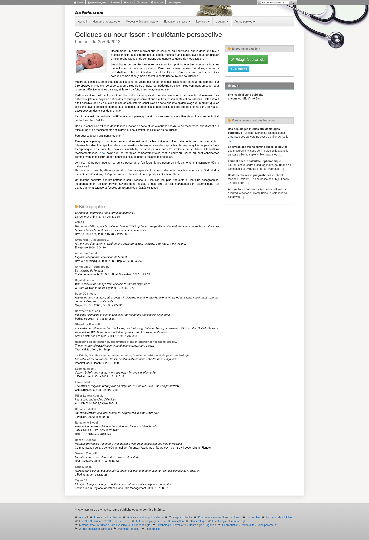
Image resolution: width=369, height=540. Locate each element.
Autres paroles (243, 21)
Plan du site (152, 529)
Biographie (253, 517)
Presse (116, 2)
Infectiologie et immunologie (229, 521)
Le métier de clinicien (279, 517)
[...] (230, 140)
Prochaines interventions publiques (219, 517)
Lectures (202, 21)
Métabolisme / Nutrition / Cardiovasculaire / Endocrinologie (114, 525)
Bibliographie (239, 68)
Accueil (79, 2)
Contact (143, 2)
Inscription (158, 2)
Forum (129, 2)
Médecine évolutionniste (141, 21)
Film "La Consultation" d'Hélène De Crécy (104, 521)
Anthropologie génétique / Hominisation (160, 521)
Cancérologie (198, 521)
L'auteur (221, 21)
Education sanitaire (176, 21)
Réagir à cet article (250, 59)
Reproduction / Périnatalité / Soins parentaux (249, 525)
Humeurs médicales (105, 21)
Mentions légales (98, 2)
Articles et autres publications (145, 517)
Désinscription (174, 2)
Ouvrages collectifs (180, 517)
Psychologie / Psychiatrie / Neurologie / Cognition (186, 525)
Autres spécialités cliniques (95, 529)
